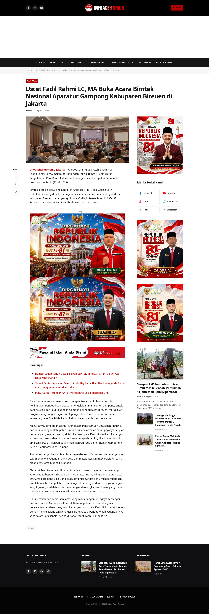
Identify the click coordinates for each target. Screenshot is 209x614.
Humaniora (97, 62)
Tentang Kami (95, 597)
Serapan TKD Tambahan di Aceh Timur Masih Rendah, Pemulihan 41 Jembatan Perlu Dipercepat (159, 388)
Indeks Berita (164, 62)
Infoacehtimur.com (42, 169)
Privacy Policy (127, 597)
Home (28, 70)
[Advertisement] (104, 37)
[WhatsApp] (15, 177)
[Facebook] (15, 184)
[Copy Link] (15, 191)
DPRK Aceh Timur (122, 62)
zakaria (140, 396)
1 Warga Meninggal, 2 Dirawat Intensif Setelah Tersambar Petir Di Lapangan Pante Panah (168, 420)
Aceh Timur (57, 62)
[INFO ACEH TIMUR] (104, 8)
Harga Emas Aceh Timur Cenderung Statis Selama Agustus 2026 (167, 566)
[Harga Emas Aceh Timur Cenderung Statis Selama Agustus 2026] (143, 566)
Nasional (77, 62)
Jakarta (60, 169)
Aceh (39, 62)
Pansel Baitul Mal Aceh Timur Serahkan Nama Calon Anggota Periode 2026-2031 (167, 441)
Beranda (79, 597)
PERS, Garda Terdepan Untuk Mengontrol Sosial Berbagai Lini (71, 392)
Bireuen (30, 528)
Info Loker (144, 62)
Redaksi (29, 110)
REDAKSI (177, 8)
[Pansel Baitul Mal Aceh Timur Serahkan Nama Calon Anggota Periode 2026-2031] (145, 439)
